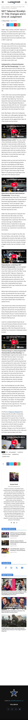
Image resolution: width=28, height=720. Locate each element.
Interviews (4, 589)
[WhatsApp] (18, 24)
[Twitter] (11, 24)
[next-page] (5, 556)
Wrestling (4, 552)
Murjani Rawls (6, 20)
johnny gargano (12, 452)
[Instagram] (14, 522)
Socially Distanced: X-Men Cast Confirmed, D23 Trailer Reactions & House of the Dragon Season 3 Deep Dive (14, 630)
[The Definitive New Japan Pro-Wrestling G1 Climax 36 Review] (5, 550)
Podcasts (4, 626)
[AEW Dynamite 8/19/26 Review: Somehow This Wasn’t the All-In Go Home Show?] (5, 534)
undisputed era (15, 454)
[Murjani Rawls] (14, 476)
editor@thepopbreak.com (17, 700)
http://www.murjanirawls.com (14, 486)
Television (7, 6)
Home (3, 6)
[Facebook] (8, 24)
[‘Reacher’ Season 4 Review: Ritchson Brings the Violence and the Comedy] (5, 542)
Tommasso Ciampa (6, 454)
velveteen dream (5, 456)
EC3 (7, 452)
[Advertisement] (13, 644)
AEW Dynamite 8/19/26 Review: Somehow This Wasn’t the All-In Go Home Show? (18, 534)
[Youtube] (22, 568)
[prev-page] (3, 556)
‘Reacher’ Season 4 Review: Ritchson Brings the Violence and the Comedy (18, 542)
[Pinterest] (15, 24)
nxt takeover (20, 452)
